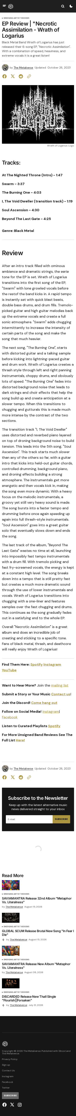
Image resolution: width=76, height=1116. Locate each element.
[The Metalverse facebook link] (5, 1104)
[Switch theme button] (71, 6)
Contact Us (8, 1070)
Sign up (6, 1065)
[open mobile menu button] (4, 6)
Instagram (50, 711)
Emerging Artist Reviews (16, 18)
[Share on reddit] (21, 76)
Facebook (10, 717)
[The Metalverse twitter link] (12, 1104)
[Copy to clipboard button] (28, 76)
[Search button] (63, 6)
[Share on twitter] (13, 76)
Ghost (62, 1051)
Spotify (54, 726)
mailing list (59, 685)
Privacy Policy (10, 1059)
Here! (20, 740)
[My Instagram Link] (19, 1104)
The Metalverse (23, 67)
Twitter (6, 1088)
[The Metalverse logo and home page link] (11, 6)
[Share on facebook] (5, 76)
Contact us (60, 694)
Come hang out (44, 702)
